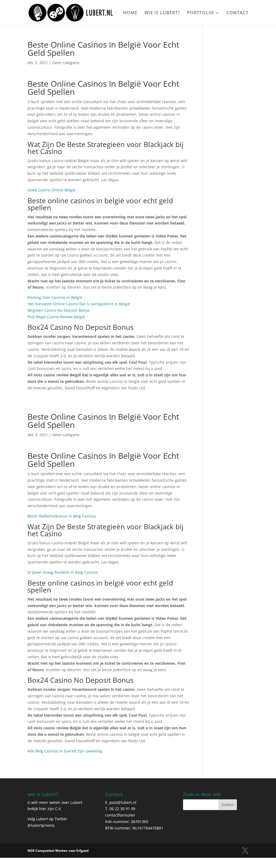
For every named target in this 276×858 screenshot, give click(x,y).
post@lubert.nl (122, 802)
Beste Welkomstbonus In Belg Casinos (61, 516)
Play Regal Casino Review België (56, 316)
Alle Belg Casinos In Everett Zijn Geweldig (64, 751)
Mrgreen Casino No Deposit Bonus (58, 310)
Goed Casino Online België (51, 189)
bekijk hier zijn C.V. (44, 808)
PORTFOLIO (200, 13)
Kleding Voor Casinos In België (54, 297)
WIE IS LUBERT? (162, 13)
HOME (130, 13)
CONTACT (237, 13)
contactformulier (120, 815)
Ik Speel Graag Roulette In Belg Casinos (62, 572)
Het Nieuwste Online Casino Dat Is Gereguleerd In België (78, 303)
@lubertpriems (41, 825)
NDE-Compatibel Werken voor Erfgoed (58, 850)
